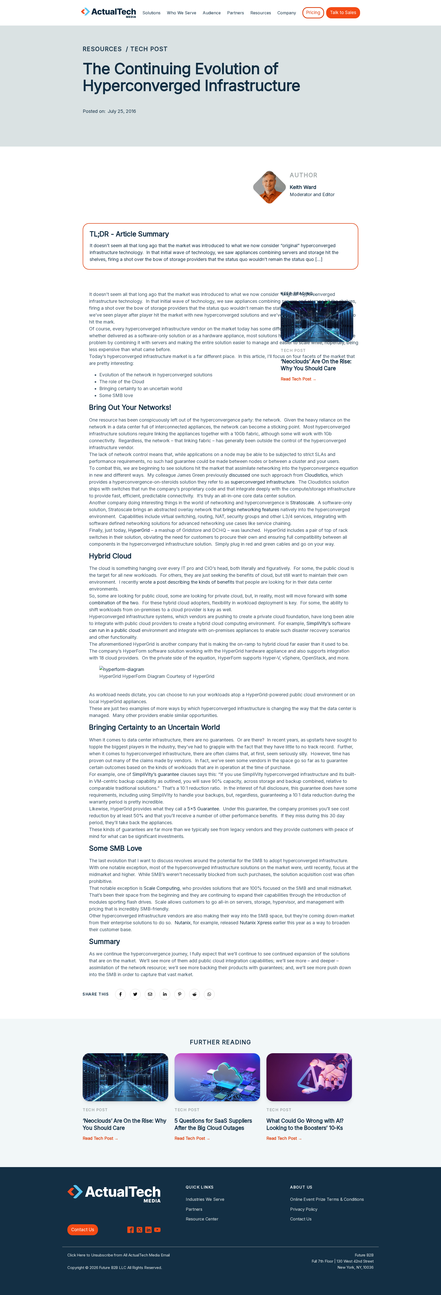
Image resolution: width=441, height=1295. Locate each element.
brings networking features (251, 509)
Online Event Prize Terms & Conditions (327, 1199)
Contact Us (82, 1229)
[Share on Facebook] (120, 994)
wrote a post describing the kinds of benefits (187, 582)
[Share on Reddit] (194, 994)
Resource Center (202, 1218)
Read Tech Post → (298, 378)
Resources (102, 49)
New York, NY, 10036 (355, 1267)
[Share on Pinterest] (179, 994)
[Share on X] (135, 994)
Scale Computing (162, 888)
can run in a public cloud (114, 630)
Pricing (313, 12)
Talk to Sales (343, 12)
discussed (239, 475)
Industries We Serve (205, 1199)
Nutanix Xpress (256, 922)
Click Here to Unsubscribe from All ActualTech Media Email (118, 1255)
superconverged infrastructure (263, 482)
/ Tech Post (147, 49)
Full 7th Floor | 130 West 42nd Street (343, 1261)
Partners (235, 12)
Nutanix (183, 922)
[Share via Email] (150, 994)
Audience (212, 12)
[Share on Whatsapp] (209, 994)
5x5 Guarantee (203, 808)
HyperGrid (139, 530)
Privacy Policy (303, 1209)
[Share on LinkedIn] (165, 994)
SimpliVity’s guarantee (155, 774)
